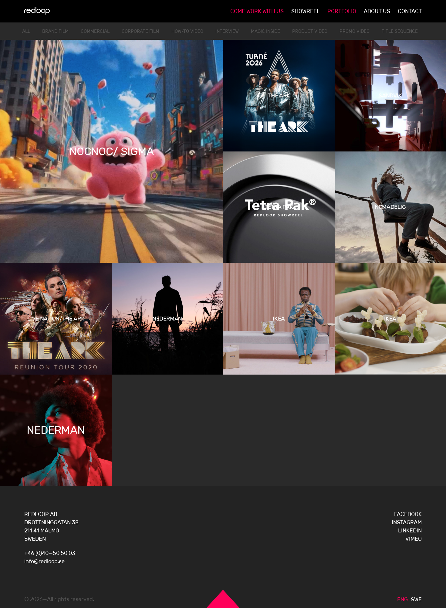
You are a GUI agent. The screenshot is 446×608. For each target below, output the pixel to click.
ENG (402, 599)
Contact (410, 11)
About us (377, 11)
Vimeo (413, 538)
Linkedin (410, 530)
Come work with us (257, 11)
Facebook (408, 514)
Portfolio (341, 11)
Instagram (407, 522)
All (26, 31)
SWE (416, 599)
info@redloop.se (44, 561)
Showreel (305, 11)
